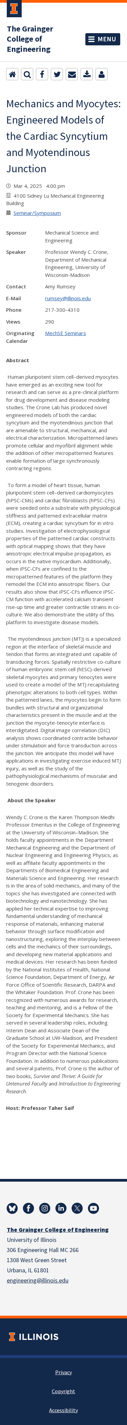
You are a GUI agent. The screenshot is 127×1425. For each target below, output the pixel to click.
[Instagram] (44, 1208)
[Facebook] (42, 74)
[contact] (102, 74)
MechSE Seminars (65, 333)
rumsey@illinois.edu (68, 298)
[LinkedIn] (61, 1208)
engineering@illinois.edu (37, 1280)
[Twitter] (57, 74)
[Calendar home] (12, 74)
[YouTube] (93, 1208)
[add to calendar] (87, 74)
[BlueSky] (12, 1208)
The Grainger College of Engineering (30, 39)
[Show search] (27, 74)
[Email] (72, 74)
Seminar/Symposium (37, 213)
